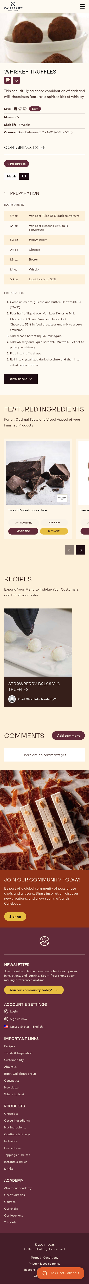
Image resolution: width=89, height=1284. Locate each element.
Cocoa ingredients (17, 1120)
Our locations (13, 1215)
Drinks (8, 1169)
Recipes (9, 1046)
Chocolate (11, 1114)
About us (10, 1067)
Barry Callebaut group (20, 1074)
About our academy (18, 1188)
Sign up (15, 916)
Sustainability (14, 1060)
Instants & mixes (15, 1162)
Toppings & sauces (17, 1155)
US (24, 176)
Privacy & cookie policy (44, 1263)
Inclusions (11, 1141)
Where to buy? (14, 1094)
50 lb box (54, 522)
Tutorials (10, 1222)
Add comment (68, 735)
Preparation (18, 163)
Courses (10, 1202)
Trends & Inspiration (18, 1053)
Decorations (12, 1148)
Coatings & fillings (17, 1134)
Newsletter (12, 1087)
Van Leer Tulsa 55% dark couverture (54, 216)
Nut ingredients (15, 1127)
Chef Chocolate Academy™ (37, 699)
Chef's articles (14, 1195)
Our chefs (11, 1208)
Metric (11, 176)
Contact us (11, 1080)
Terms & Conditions (44, 1257)
